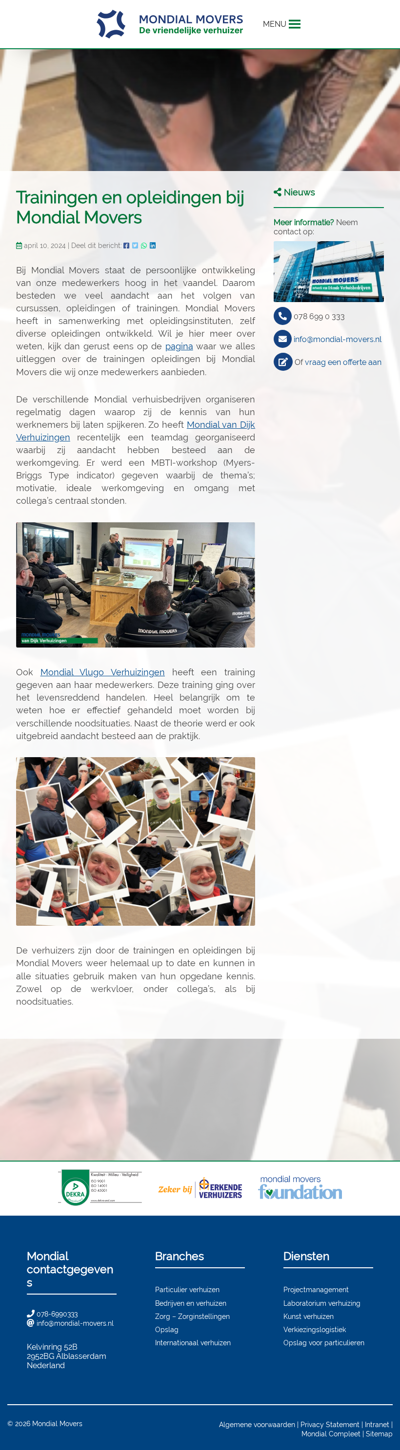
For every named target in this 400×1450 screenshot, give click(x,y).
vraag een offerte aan (343, 362)
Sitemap (379, 1434)
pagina (179, 346)
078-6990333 (57, 1314)
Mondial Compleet (330, 1434)
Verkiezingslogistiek (314, 1329)
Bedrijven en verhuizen (190, 1303)
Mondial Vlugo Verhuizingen (102, 672)
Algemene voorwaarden (257, 1424)
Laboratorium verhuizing (321, 1303)
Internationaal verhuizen (193, 1342)
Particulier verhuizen (187, 1289)
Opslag (167, 1329)
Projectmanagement (316, 1289)
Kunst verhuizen (308, 1316)
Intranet (377, 1424)
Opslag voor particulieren (323, 1342)
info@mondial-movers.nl (337, 339)
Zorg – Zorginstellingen (192, 1316)
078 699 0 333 (319, 316)
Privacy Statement (330, 1424)
